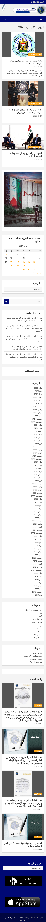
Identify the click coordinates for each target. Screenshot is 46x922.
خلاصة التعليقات (36, 659)
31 (24, 269)
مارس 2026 (37, 397)
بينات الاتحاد (37, 619)
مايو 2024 (38, 431)
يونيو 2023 (38, 465)
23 (29, 266)
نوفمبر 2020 (37, 561)
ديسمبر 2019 (37, 592)
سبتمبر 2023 (37, 456)
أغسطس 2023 (36, 459)
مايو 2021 (38, 542)
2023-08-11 (37, 809)
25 (18, 266)
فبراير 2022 (37, 515)
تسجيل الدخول (36, 653)
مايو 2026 (38, 391)
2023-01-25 (37, 67)
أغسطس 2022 (36, 496)
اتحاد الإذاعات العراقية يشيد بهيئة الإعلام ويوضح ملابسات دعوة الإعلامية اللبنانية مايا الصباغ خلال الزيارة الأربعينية (23, 803)
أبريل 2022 (38, 508)
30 (29, 269)
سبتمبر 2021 (37, 530)
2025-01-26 (37, 767)
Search (6, 301)
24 (24, 266)
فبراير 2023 (37, 478)
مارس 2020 (37, 586)
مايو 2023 (38, 468)
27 (6, 266)
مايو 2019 (38, 595)
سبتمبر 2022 (37, 493)
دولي (40, 625)
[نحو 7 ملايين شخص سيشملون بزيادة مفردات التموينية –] (23, 44)
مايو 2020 (38, 579)
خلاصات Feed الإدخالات (33, 656)
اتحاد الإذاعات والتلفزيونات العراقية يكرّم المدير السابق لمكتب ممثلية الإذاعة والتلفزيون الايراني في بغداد (24, 338)
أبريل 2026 (38, 394)
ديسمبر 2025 (37, 406)
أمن (40, 613)
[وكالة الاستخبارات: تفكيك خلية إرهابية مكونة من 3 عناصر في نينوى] (23, 93)
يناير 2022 (38, 518)
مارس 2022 (37, 511)
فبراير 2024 (37, 440)
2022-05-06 (37, 849)
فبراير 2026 (37, 400)
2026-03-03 (37, 724)
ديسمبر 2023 (37, 447)
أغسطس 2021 (36, 533)
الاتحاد (40, 616)
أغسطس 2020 (36, 570)
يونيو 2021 (38, 539)
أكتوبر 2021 (37, 527)
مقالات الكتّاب (36, 635)
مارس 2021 (37, 549)
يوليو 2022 (38, 499)
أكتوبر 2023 (37, 453)
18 (18, 262)
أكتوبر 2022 (37, 490)
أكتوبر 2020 (37, 564)
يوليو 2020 (38, 573)
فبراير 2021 (37, 552)
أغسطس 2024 (36, 422)
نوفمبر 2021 (37, 524)
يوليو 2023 (38, 462)
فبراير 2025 (37, 413)
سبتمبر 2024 (37, 419)
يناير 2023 (38, 481)
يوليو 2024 (38, 425)
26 (11, 266)
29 (34, 269)
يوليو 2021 (38, 536)
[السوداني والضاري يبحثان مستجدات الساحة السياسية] (23, 137)
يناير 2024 (38, 444)
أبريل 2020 (38, 583)
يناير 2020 (38, 589)
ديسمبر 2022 (37, 484)
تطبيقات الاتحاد (36, 622)
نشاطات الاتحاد (36, 638)
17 (24, 262)
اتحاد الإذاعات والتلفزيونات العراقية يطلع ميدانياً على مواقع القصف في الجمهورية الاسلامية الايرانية (24, 357)
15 (34, 262)
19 (11, 262)
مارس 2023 (37, 474)
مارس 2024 (37, 437)
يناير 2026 (38, 403)
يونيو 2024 (38, 428)
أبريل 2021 (38, 545)
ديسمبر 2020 (37, 558)
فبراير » (31, 273)
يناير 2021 (38, 555)
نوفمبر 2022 (37, 487)
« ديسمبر (38, 273)
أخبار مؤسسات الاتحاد (35, 54)
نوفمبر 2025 (37, 410)
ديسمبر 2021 (37, 521)
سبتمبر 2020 (37, 567)
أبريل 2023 (38, 471)
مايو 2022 (38, 505)
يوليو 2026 (38, 388)
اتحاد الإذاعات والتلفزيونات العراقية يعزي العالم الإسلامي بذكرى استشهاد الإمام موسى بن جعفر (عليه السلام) (24, 760)
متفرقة (39, 632)
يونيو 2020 (38, 576)
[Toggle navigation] (41, 19)
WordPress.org (36, 662)
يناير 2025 (38, 416)
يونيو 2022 (38, 502)
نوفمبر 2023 (37, 450)
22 (34, 266)
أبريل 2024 (38, 434)
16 (29, 262)
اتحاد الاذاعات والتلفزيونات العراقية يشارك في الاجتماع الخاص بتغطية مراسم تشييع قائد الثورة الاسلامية (24, 328)
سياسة (39, 628)
